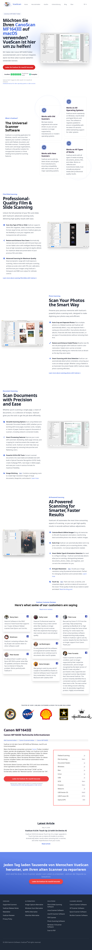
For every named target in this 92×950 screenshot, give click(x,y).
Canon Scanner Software (78, 905)
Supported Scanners (10, 905)
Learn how (35, 478)
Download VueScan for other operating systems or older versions (19, 83)
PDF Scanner (51, 918)
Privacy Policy (7, 919)
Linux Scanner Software (55, 910)
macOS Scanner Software (56, 914)
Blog (65, 4)
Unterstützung (56, 4)
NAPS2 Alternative (31, 912)
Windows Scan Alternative (34, 908)
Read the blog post (66, 589)
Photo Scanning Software (56, 921)
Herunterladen (35, 4)
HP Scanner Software (77, 908)
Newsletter (6, 912)
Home (26, 4)
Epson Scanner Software (78, 912)
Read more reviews (46, 609)
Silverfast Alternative (32, 915)
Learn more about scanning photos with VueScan (65, 373)
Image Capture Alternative (34, 905)
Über (71, 4)
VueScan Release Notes (11, 908)
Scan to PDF (51, 930)
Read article (46, 844)
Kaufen (46, 4)
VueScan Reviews (9, 915)
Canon (34, 749)
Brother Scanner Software (79, 915)
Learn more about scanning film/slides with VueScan (20, 278)
